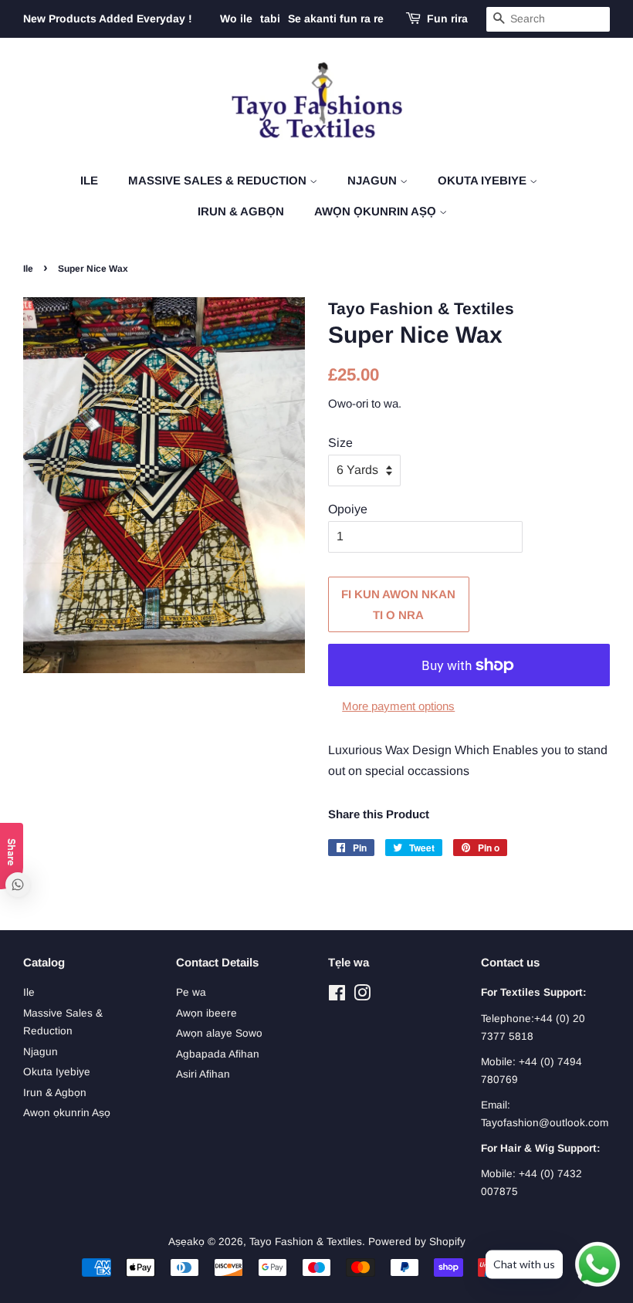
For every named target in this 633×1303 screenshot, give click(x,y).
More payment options (398, 705)
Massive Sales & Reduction (219, 180)
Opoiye (347, 509)
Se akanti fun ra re (336, 18)
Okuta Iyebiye (484, 180)
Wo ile (236, 18)
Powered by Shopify (416, 1241)
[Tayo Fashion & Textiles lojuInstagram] (362, 996)
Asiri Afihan (203, 1074)
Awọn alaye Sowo (219, 1033)
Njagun (373, 180)
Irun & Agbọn (241, 211)
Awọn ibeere (206, 1013)
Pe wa (191, 992)
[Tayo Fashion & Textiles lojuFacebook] (337, 996)
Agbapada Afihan (217, 1054)
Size (340, 442)
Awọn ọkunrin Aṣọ (376, 211)
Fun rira (447, 18)
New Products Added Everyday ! (107, 18)
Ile (89, 180)
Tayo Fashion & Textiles (305, 1241)
